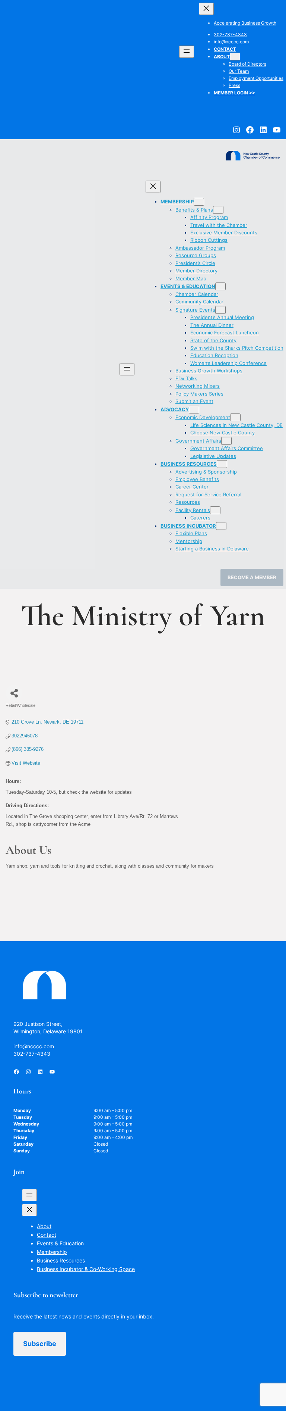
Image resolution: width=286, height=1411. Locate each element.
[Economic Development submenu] (235, 417)
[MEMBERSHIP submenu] (199, 202)
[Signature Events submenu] (220, 310)
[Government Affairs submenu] (226, 441)
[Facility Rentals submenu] (215, 510)
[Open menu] (186, 52)
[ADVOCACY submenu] (194, 409)
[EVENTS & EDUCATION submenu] (220, 286)
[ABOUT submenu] (235, 56)
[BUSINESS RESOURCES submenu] (222, 464)
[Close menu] (206, 9)
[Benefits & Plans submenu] (218, 210)
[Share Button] (14, 693)
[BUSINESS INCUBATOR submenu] (221, 526)
